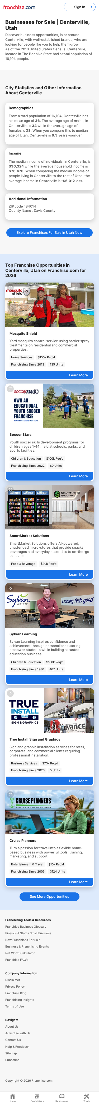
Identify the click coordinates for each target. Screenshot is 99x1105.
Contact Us (13, 1040)
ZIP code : (17, 206)
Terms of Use (14, 1006)
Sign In (79, 7)
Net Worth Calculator (20, 953)
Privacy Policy (15, 986)
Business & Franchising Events (27, 946)
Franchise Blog (15, 993)
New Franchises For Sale (22, 940)
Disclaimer (12, 980)
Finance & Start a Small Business (28, 933)
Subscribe (12, 1060)
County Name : (21, 210)
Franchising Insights (19, 1000)
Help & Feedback (17, 1047)
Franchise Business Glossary (25, 926)
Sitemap (11, 1053)
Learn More (78, 375)
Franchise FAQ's (16, 960)
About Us (11, 1026)
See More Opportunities (49, 896)
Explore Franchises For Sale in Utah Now (49, 232)
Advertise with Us (17, 1033)
